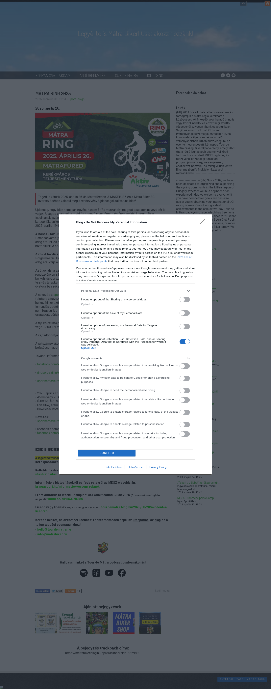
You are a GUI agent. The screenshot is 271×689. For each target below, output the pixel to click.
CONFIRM (107, 453)
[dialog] (135, 344)
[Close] (204, 222)
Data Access (135, 467)
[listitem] (135, 291)
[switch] (185, 299)
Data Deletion (113, 467)
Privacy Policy (158, 467)
